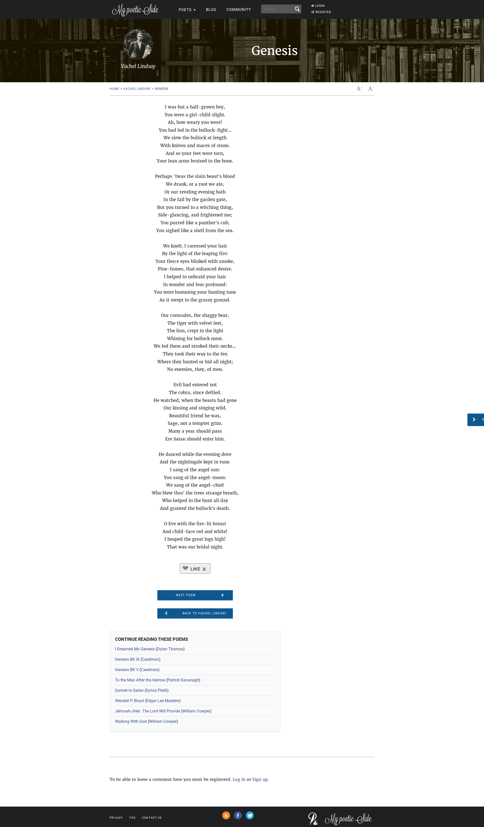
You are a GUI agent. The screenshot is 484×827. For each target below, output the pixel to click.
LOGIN (320, 6)
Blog (211, 9)
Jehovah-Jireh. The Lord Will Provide (147, 711)
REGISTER (323, 12)
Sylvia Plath (156, 690)
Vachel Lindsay (136, 89)
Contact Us (152, 817)
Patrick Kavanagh (183, 680)
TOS (132, 817)
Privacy (116, 817)
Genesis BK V (127, 669)
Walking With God (131, 721)
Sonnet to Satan (129, 690)
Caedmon (150, 659)
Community (238, 9)
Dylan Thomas (170, 649)
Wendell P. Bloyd (129, 700)
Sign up (260, 779)
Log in (239, 779)
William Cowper (196, 711)
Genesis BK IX (127, 659)
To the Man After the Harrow (140, 680)
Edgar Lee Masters (162, 700)
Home (114, 89)
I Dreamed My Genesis (135, 649)
